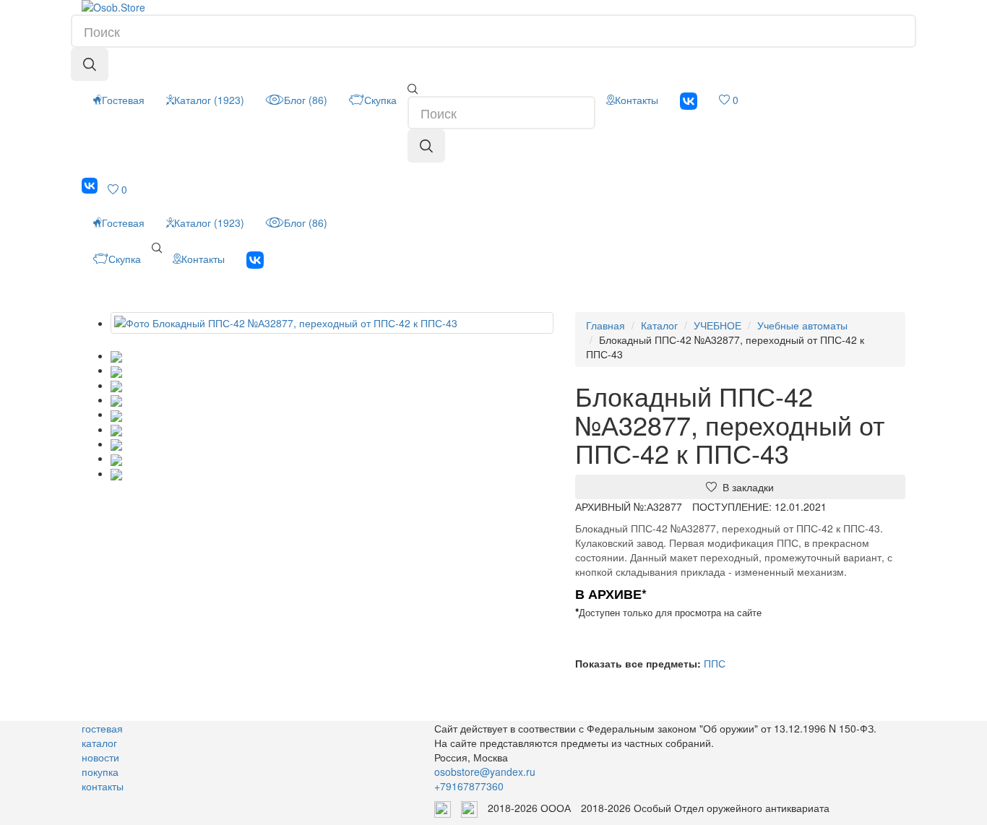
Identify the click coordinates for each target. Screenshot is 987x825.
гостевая (102, 728)
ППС (714, 663)
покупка (100, 771)
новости (100, 757)
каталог (99, 742)
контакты (103, 786)
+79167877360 (469, 786)
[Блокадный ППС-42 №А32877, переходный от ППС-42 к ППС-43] (332, 323)
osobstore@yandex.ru (484, 771)
